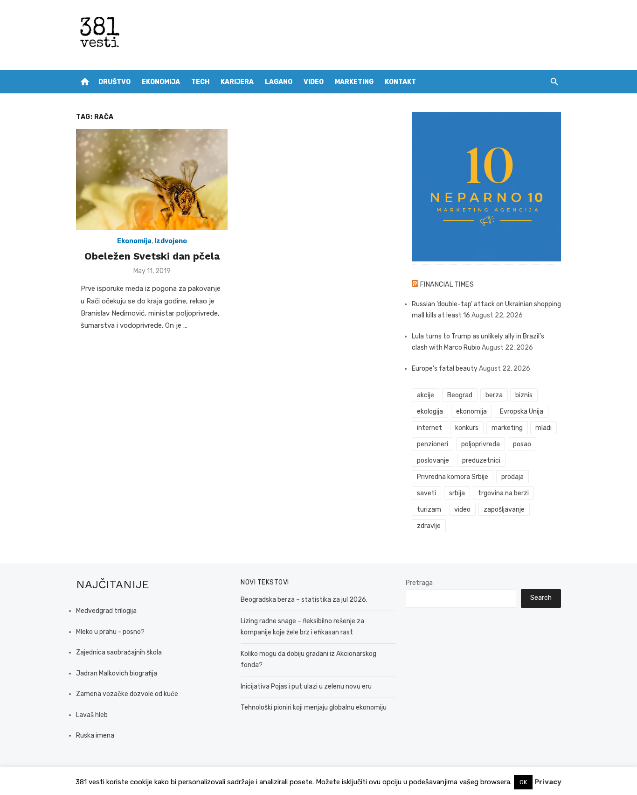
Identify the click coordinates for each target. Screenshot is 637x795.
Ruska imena (95, 735)
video (462, 510)
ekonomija (471, 411)
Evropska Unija (521, 411)
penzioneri (432, 444)
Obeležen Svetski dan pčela (152, 256)
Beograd (459, 395)
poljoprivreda (480, 444)
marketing (507, 428)
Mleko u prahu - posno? (110, 632)
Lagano (278, 82)
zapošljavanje (504, 510)
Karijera (237, 82)
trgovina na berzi (503, 493)
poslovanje (433, 460)
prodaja (512, 477)
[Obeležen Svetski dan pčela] (152, 179)
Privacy (547, 782)
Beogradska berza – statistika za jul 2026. (304, 600)
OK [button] (523, 782)
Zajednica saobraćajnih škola (119, 652)
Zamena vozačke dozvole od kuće (127, 694)
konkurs (466, 428)
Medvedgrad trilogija (106, 611)
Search (541, 598)
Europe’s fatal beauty (445, 369)
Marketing (354, 82)
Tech (200, 82)
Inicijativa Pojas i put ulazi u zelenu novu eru (306, 686)
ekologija (430, 411)
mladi (543, 428)
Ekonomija (161, 82)
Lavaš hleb (92, 715)
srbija (457, 493)
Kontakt (400, 82)
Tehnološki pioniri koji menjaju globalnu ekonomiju (314, 707)
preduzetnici (481, 460)
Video (314, 82)
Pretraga (419, 583)
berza (494, 395)
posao (522, 444)
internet (429, 428)
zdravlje (429, 526)
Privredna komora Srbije (452, 477)
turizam (429, 510)
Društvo (114, 82)
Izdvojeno (170, 241)
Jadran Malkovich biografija (116, 673)
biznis (524, 395)
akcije (425, 395)
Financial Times (447, 284)
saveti (426, 493)
